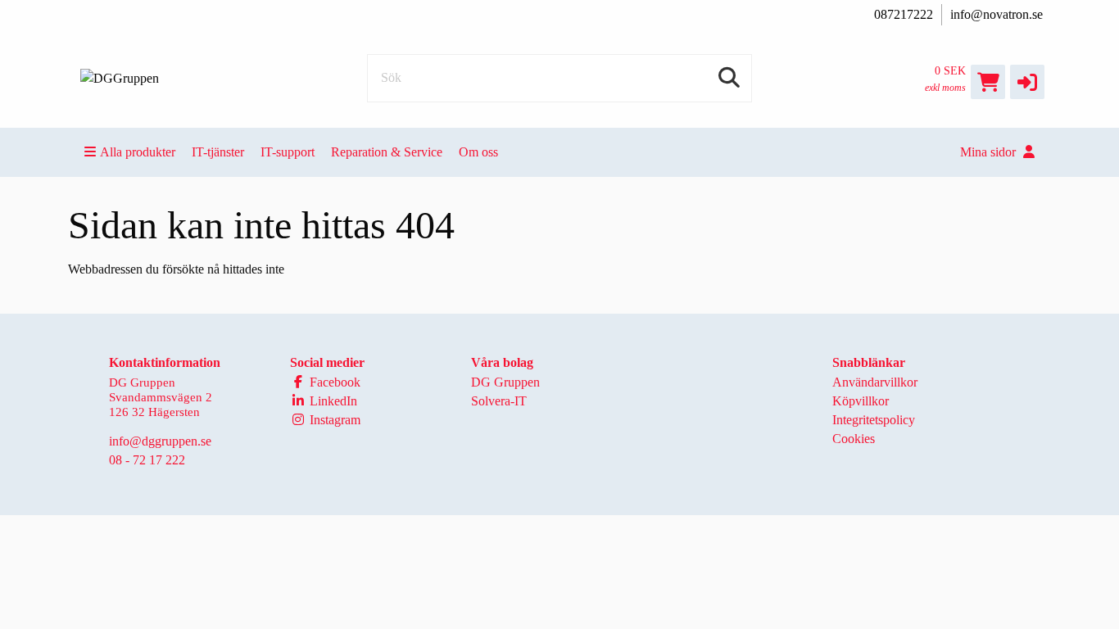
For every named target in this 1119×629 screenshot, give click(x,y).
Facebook (333, 382)
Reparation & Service (386, 152)
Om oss (478, 152)
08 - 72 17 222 (147, 460)
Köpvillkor (860, 401)
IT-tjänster (218, 152)
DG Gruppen (505, 382)
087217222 (903, 14)
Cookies (853, 439)
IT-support (287, 152)
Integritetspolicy (873, 420)
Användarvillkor (874, 382)
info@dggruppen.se (160, 441)
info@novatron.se (996, 14)
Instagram (333, 420)
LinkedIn (331, 401)
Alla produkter (137, 152)
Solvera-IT (499, 401)
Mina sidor (989, 152)
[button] (1027, 82)
